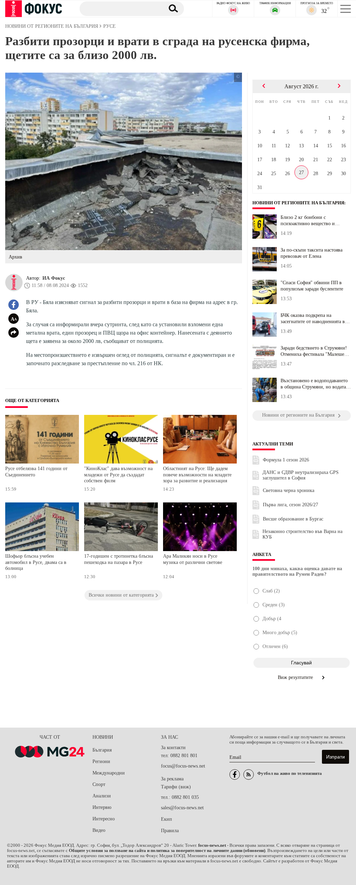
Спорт (98, 784)
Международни (108, 773)
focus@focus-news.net (183, 766)
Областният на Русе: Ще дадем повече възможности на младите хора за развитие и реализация (197, 474)
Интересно (103, 818)
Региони (101, 761)
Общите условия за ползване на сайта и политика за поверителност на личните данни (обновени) (167, 850)
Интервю (101, 807)
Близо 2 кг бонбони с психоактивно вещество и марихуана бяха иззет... (308, 221)
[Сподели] (13, 332)
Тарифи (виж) (176, 786)
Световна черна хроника (288, 490)
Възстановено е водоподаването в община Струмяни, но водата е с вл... (315, 384)
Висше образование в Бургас (293, 519)
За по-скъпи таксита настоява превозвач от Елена (311, 253)
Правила (170, 830)
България (102, 750)
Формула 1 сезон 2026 (286, 459)
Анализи (101, 795)
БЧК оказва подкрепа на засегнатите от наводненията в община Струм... (313, 319)
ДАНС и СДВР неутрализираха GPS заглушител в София (300, 475)
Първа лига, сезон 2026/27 (290, 504)
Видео (98, 830)
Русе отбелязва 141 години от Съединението (36, 471)
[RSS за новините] (248, 774)
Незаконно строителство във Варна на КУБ (302, 534)
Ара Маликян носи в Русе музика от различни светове (192, 559)
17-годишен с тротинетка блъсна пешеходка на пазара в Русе (118, 559)
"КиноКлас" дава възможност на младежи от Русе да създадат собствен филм (118, 474)
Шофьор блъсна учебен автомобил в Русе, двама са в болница (35, 562)
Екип (166, 819)
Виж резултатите (296, 677)
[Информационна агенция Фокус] (234, 774)
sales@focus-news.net (182, 807)
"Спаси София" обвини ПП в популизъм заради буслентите (312, 286)
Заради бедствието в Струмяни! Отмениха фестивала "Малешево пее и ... (315, 351)
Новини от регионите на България (298, 202)
